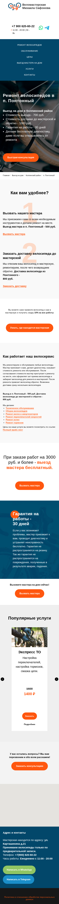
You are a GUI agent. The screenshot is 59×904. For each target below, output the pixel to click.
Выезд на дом (17, 536)
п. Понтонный (49, 536)
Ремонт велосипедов (29, 45)
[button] (21, 338)
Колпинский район (33, 536)
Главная (6, 536)
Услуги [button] (30, 69)
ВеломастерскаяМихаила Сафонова (36, 6)
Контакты (29, 75)
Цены (30, 57)
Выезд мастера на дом (29, 63)
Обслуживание (29, 51)
